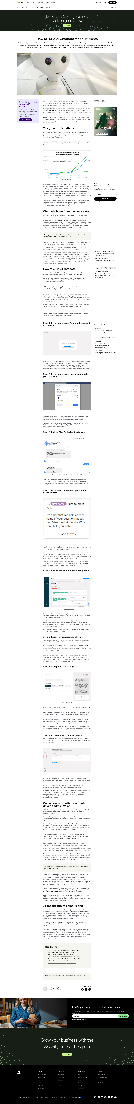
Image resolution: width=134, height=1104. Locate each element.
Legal (46, 1097)
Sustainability (41, 1088)
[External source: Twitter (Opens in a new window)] (86, 989)
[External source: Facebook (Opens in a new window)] (82, 989)
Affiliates (60, 1085)
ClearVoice (85, 563)
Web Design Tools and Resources (104, 251)
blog (61, 36)
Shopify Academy (50, 2)
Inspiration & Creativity (101, 271)
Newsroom (40, 1085)
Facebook (79, 274)
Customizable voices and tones (64, 193)
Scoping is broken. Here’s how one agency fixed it (59, 965)
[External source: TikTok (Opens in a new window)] (109, 1097)
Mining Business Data (69, 609)
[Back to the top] (19, 1072)
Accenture (54, 929)
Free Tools (80, 1085)
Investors (40, 1083)
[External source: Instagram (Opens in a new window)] (105, 1097)
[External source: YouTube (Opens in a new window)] (102, 1097)
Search (113, 7)
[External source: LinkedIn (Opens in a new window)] (89, 989)
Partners (60, 1083)
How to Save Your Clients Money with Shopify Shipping (61, 954)
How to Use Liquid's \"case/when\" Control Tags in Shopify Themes (63, 950)
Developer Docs (62, 1074)
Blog (18, 7)
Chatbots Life (78, 474)
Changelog (80, 1088)
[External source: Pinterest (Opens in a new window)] (115, 1097)
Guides (79, 1080)
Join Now (112, 2)
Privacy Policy (54, 1097)
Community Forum (102, 1077)
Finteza (64, 911)
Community (40, 2)
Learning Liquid (99, 335)
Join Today (67, 25)
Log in (104, 2)
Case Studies (35, 7)
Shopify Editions (42, 1077)
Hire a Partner (101, 1080)
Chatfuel (85, 304)
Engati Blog (68, 179)
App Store (60, 1080)
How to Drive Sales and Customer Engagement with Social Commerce (64, 956)
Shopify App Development (102, 258)
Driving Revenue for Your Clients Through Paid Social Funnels (62, 963)
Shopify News (25, 7)
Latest (42, 7)
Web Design (98, 328)
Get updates (105, 198)
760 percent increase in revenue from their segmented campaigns (62, 891)
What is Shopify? (42, 1074)
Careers (40, 1080)
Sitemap (63, 1097)
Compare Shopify (82, 1077)
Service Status (101, 1083)
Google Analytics (75, 911)
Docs (34, 2)
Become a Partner (25, 119)
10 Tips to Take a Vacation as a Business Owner (59, 960)
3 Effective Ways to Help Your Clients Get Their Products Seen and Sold (64, 958)
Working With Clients (69, 36)
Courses (80, 1083)
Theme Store (61, 1077)
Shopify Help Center (103, 1074)
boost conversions (56, 922)
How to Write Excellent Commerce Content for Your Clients (61, 952)
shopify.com (98, 2)
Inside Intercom (60, 220)
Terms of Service (38, 1097)
